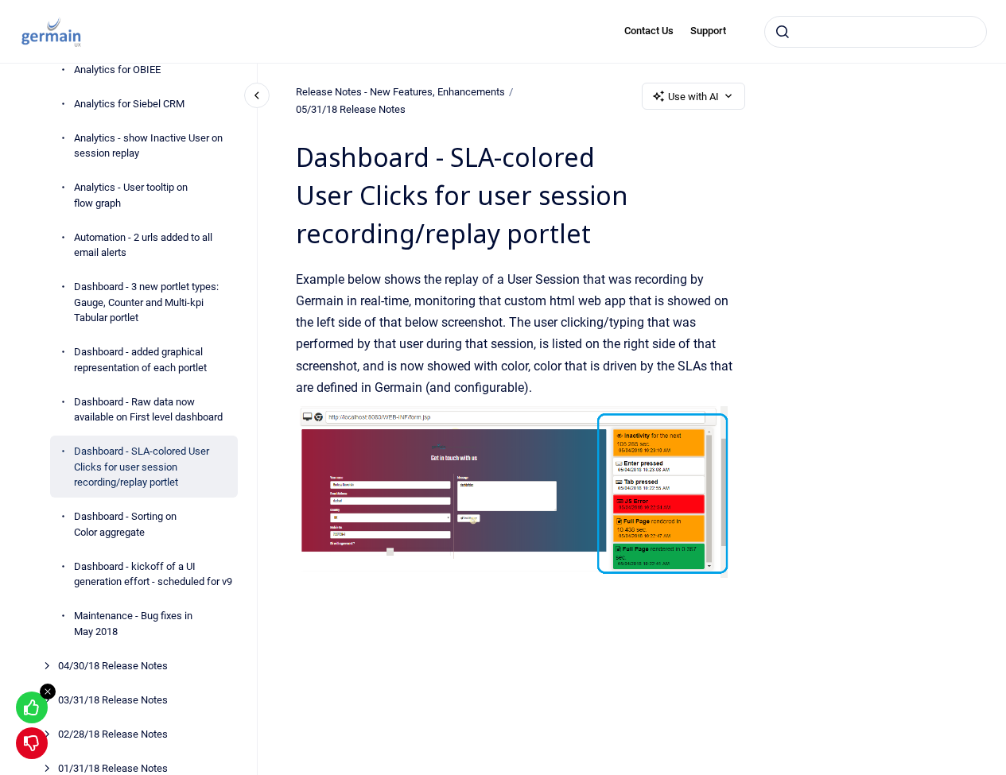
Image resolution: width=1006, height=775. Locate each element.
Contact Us (649, 31)
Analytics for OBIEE (117, 69)
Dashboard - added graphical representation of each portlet (140, 360)
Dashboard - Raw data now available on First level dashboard (148, 409)
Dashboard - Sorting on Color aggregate (125, 524)
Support (708, 31)
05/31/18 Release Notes (351, 109)
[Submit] (782, 32)
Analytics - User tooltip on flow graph (131, 195)
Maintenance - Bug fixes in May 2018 (133, 623)
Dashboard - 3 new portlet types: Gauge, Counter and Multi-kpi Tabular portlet (146, 302)
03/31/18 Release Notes (113, 699)
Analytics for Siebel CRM (129, 103)
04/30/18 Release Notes (113, 665)
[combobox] (875, 32)
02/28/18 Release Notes (113, 733)
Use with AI (693, 97)
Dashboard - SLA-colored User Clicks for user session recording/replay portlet (141, 466)
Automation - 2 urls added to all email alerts (143, 244)
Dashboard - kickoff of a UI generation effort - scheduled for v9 (153, 573)
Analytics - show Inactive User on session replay (148, 145)
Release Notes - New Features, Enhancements (400, 92)
